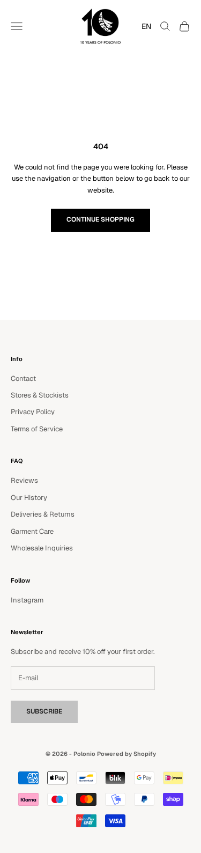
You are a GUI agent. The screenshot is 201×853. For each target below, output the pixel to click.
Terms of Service (37, 428)
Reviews (24, 480)
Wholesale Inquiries (42, 548)
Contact (23, 378)
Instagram (27, 600)
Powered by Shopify (126, 754)
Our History (29, 497)
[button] (143, 26)
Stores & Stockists (40, 395)
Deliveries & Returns (43, 514)
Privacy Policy (33, 411)
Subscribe (44, 711)
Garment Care (32, 531)
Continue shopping (100, 219)
